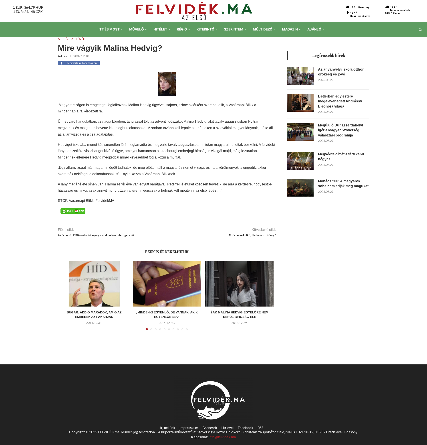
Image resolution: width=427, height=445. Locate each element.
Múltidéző (262, 29)
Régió (182, 29)
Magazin (290, 29)
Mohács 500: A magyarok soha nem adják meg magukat (343, 183)
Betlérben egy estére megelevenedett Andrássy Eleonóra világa (340, 101)
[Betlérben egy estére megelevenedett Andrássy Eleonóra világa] (300, 103)
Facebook (245, 427)
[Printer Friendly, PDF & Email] (72, 211)
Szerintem (233, 29)
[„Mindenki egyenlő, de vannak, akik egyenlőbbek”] (167, 284)
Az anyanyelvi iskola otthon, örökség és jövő (341, 71)
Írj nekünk (167, 427)
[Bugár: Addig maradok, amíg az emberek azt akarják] (94, 284)
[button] (66, 298)
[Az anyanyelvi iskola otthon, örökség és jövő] (300, 76)
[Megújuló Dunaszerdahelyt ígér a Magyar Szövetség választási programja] (300, 132)
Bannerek (209, 427)
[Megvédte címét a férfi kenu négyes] (300, 161)
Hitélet (160, 29)
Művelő (136, 29)
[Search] (420, 29)
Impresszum (188, 427)
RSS (260, 427)
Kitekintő (205, 29)
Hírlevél (227, 427)
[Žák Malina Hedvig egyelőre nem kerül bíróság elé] (239, 284)
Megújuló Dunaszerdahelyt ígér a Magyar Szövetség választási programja (340, 130)
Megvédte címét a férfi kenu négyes (341, 156)
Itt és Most (109, 29)
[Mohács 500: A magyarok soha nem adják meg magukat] (300, 188)
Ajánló (314, 29)
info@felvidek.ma (222, 437)
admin (62, 56)
